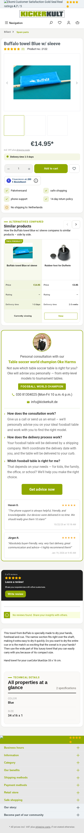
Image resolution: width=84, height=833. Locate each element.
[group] (42, 82)
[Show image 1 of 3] (35, 106)
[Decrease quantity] (8, 169)
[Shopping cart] (77, 23)
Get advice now (42, 489)
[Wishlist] (59, 23)
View (60, 316)
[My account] (68, 23)
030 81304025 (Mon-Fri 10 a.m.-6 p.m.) (44, 394)
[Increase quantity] (29, 169)
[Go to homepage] (42, 14)
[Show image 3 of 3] (49, 106)
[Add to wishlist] (74, 169)
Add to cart (51, 168)
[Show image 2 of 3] (42, 106)
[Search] (50, 23)
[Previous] (7, 82)
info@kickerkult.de (44, 402)
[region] (42, 82)
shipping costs (23, 150)
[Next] (77, 82)
